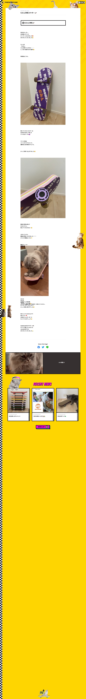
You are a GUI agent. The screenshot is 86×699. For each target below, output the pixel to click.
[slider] (22, 300)
